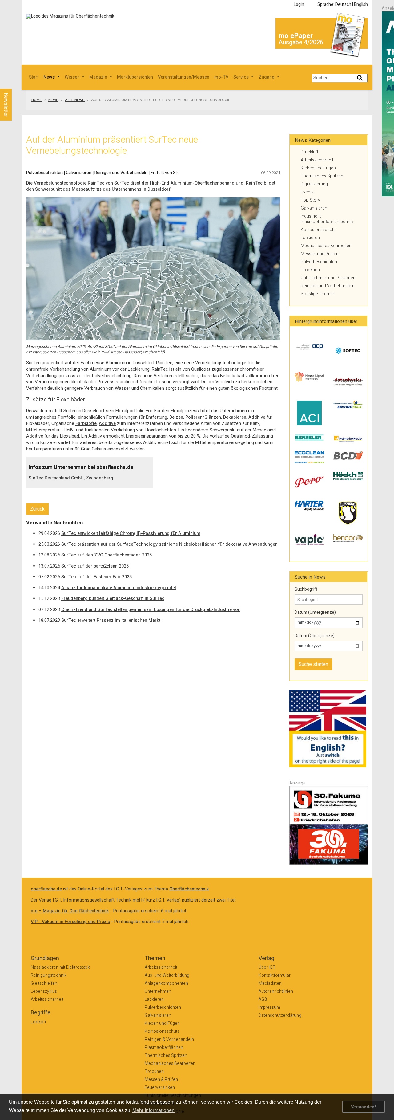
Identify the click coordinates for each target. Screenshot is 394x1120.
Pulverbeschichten (319, 262)
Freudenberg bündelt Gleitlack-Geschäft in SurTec (112, 598)
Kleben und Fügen (318, 168)
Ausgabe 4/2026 (301, 42)
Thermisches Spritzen (322, 176)
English (361, 4)
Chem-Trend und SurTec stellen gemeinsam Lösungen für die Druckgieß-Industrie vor (150, 609)
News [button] (49, 77)
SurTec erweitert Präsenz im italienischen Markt (110, 620)
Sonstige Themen (318, 294)
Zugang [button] (267, 77)
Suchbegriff (306, 589)
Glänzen (212, 417)
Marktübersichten (135, 77)
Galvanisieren (314, 208)
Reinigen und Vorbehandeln (328, 286)
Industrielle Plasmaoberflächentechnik (327, 219)
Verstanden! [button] (363, 1106)
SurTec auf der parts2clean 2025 (95, 566)
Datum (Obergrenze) (315, 636)
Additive (256, 417)
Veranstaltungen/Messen (183, 77)
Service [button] (241, 77)
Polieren (194, 417)
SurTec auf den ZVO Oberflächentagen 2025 (106, 555)
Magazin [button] (98, 77)
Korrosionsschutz (318, 229)
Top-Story (310, 200)
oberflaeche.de (46, 889)
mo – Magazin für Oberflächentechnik (70, 911)
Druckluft (309, 152)
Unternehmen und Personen (328, 278)
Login (299, 4)
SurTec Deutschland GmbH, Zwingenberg (71, 478)
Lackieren (310, 237)
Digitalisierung (314, 184)
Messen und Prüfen (320, 253)
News (53, 100)
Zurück (37, 509)
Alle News (75, 100)
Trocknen (310, 270)
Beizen (176, 417)
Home (36, 100)
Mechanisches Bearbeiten (326, 245)
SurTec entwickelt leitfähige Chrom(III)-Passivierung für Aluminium (130, 533)
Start (33, 77)
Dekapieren (234, 417)
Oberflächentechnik (189, 889)
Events (307, 192)
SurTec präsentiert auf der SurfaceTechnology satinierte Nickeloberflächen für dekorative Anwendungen (169, 544)
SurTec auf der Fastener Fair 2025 (96, 577)
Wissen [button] (73, 77)
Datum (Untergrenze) (315, 612)
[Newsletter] (16, 83)
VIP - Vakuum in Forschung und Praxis (70, 921)
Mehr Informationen (153, 1110)
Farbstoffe (86, 423)
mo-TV (221, 77)
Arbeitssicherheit (317, 160)
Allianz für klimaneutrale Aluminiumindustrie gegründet (118, 587)
